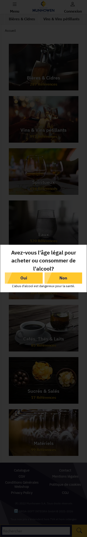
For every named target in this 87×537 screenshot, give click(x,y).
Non (63, 278)
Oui (23, 278)
